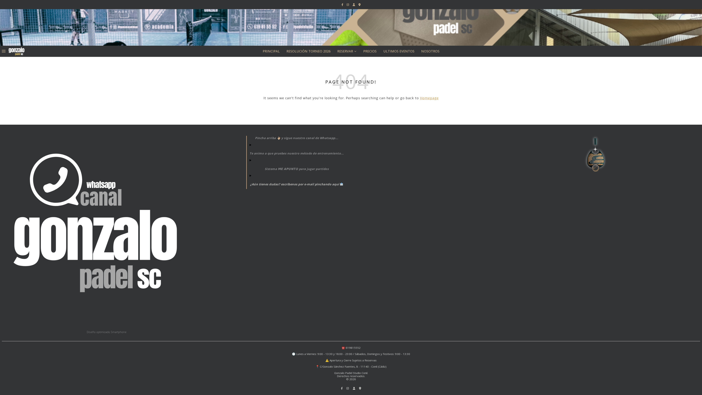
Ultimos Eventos (398, 51)
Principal (271, 51)
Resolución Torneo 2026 (308, 51)
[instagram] (348, 4)
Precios (370, 51)
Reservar (345, 51)
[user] (354, 4)
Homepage (429, 98)
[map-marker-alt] (359, 4)
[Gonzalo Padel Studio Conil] (16, 51)
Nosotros (430, 51)
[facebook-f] (342, 4)
